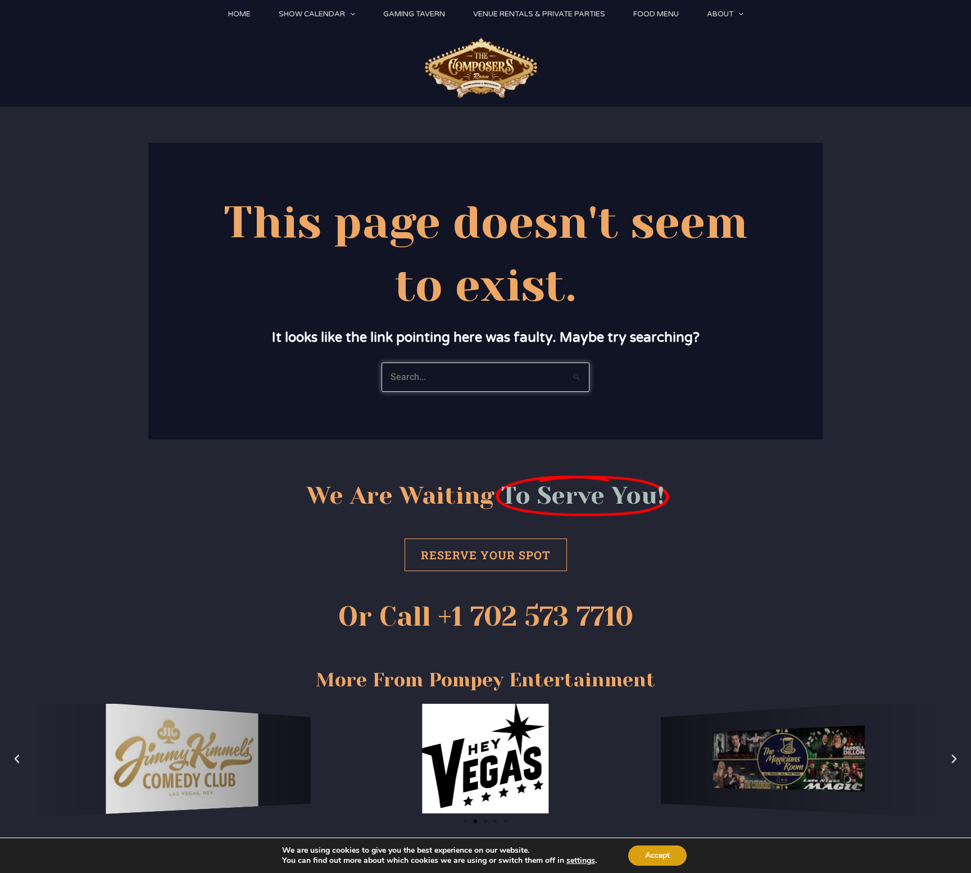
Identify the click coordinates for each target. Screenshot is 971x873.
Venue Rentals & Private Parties (539, 14)
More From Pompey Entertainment (485, 680)
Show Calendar (312, 14)
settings (580, 861)
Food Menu (656, 14)
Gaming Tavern (414, 14)
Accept (657, 855)
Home (239, 14)
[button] (350, 14)
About (720, 14)
